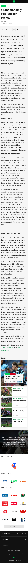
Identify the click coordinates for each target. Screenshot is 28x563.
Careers (5, 554)
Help (9, 554)
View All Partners (14, 527)
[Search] (26, 2)
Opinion (4, 6)
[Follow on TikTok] (17, 533)
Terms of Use (10, 550)
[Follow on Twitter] (22, 533)
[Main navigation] (2, 2)
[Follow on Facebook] (20, 533)
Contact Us (13, 554)
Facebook (10, 347)
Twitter (3, 347)
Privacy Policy (17, 550)
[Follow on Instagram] (25, 533)
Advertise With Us (20, 554)
